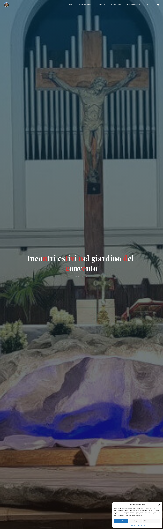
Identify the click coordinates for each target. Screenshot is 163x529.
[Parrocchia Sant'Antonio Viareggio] (6, 4)
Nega (135, 521)
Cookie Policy (132, 525)
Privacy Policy (141, 525)
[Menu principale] (157, 4)
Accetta (121, 521)
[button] (159, 505)
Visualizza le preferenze (151, 521)
